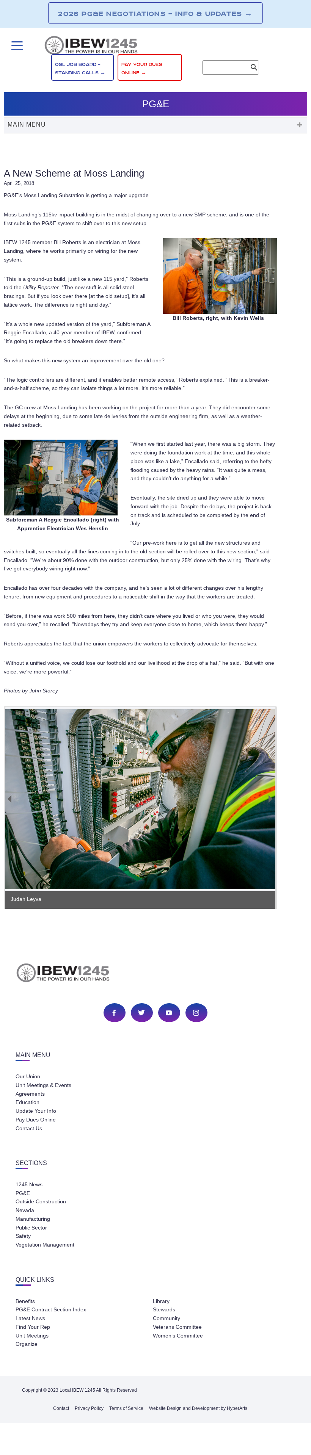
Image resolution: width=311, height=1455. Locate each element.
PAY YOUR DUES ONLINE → (141, 68)
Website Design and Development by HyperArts (198, 1408)
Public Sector (31, 1228)
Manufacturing (33, 1219)
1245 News (29, 1184)
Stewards (164, 1309)
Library (161, 1301)
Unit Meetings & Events (43, 1085)
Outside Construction (41, 1201)
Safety (23, 1236)
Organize (27, 1344)
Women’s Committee (178, 1336)
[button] (155, 125)
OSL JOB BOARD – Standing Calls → (80, 68)
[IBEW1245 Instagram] (196, 1013)
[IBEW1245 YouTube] (169, 1013)
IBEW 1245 (155, 974)
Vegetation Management (45, 1245)
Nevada (25, 1210)
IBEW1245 (155, 46)
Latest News (30, 1318)
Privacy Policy (89, 1408)
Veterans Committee (177, 1327)
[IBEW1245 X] (141, 1013)
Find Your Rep (33, 1327)
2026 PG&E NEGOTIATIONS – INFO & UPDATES (155, 13)
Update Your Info (36, 1111)
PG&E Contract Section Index (51, 1309)
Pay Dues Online (36, 1120)
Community (166, 1318)
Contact (61, 1408)
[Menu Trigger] (16, 45)
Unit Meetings (32, 1336)
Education (27, 1102)
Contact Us (29, 1128)
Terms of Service (126, 1408)
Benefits (25, 1301)
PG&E (23, 1193)
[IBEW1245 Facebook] (114, 1013)
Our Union (28, 1076)
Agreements (30, 1094)
